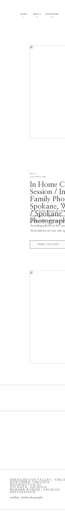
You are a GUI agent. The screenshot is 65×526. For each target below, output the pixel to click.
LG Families (38, 177)
